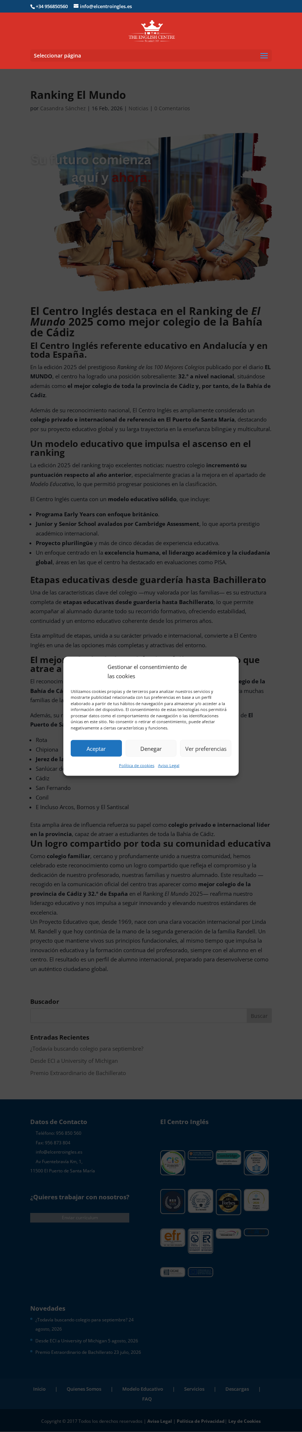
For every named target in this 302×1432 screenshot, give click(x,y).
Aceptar (96, 748)
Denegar (151, 748)
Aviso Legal (168, 765)
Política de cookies (136, 765)
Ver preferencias (205, 748)
